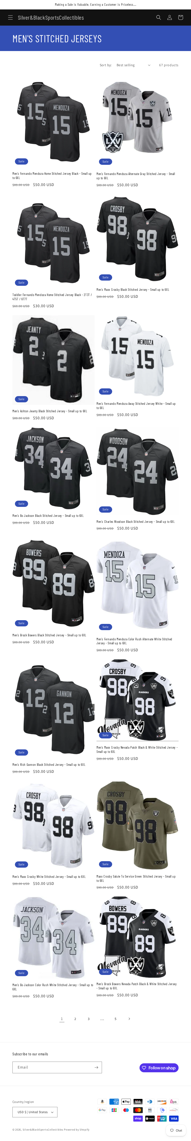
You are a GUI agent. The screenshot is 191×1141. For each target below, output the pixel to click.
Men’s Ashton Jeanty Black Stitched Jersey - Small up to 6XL (49, 411)
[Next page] (129, 1018)
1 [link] (62, 1018)
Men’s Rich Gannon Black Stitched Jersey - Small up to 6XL (48, 765)
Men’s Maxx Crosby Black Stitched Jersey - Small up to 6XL (132, 290)
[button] (10, 17)
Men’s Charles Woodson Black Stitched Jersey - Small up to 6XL (135, 522)
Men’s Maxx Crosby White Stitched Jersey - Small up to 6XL (49, 877)
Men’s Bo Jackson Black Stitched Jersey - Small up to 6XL (48, 516)
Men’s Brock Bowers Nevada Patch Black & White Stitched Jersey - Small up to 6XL (136, 986)
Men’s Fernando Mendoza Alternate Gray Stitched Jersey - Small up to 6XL (135, 176)
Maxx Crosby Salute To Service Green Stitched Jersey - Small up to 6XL (136, 878)
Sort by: (106, 65)
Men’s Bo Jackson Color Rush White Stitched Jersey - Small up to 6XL (52, 987)
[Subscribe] (96, 1067)
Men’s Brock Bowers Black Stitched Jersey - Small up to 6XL (49, 635)
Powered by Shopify (77, 1129)
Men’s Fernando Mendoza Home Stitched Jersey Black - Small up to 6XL (52, 176)
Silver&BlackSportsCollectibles (43, 1129)
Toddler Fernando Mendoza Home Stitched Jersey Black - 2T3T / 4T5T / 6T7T (52, 297)
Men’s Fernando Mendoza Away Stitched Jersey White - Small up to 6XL (136, 406)
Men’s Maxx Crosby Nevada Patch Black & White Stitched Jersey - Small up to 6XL (137, 749)
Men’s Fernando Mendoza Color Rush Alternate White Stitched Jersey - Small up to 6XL (134, 641)
